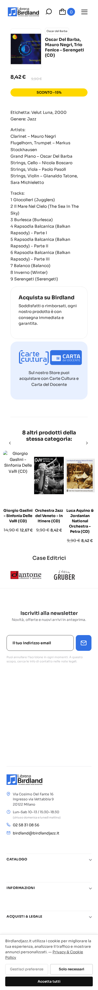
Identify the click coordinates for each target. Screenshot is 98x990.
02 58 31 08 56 (26, 825)
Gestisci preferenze (26, 969)
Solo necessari (71, 969)
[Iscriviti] (83, 643)
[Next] (87, 443)
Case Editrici (49, 558)
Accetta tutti (49, 981)
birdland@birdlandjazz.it (36, 833)
